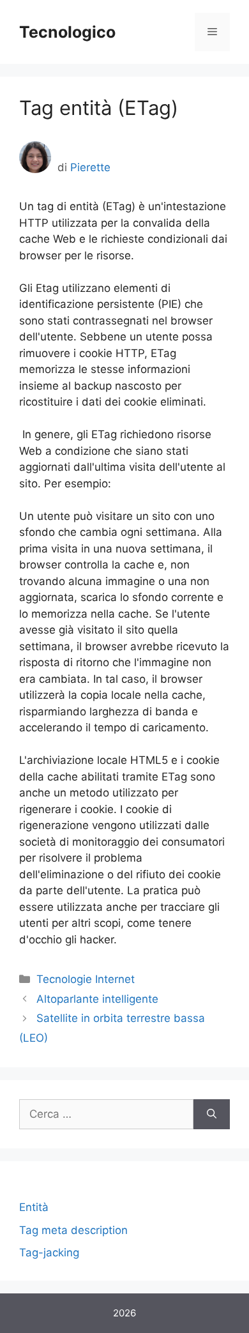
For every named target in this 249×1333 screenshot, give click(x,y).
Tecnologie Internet (85, 979)
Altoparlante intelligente (97, 999)
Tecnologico (67, 32)
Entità (34, 1207)
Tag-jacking (49, 1252)
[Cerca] (211, 1114)
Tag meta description (73, 1230)
